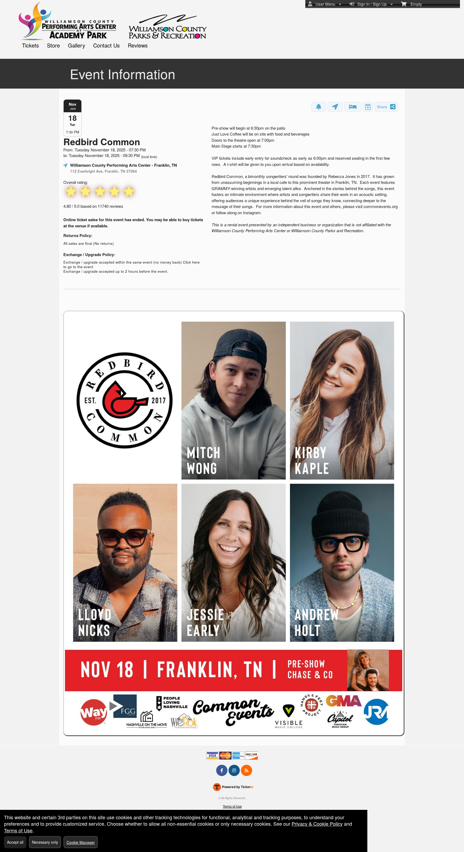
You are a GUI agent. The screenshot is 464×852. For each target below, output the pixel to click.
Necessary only (45, 842)
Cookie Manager (81, 842)
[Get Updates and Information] (318, 106)
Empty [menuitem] (414, 4)
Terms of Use (232, 806)
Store (53, 45)
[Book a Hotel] (353, 106)
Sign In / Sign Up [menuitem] (371, 4)
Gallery (76, 45)
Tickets (30, 45)
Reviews (138, 45)
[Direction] (335, 106)
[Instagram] (234, 770)
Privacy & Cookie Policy (317, 823)
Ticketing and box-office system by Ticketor (233, 788)
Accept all (15, 842)
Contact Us (106, 45)
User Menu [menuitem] (324, 4)
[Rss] (246, 770)
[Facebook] (222, 770)
